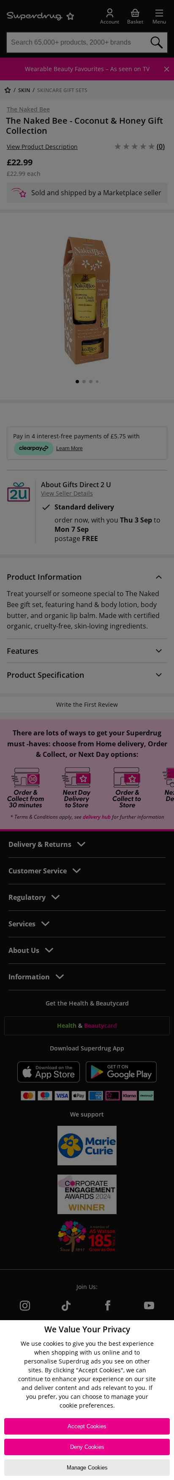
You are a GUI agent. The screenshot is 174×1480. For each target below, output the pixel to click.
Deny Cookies (87, 1447)
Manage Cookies (87, 1467)
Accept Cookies (87, 1426)
